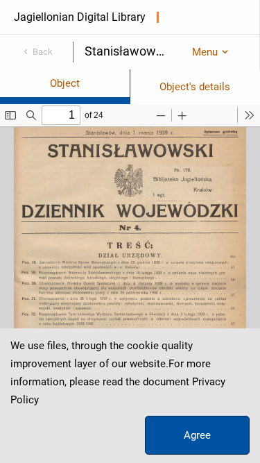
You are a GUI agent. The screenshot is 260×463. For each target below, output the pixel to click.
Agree (197, 435)
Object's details (194, 87)
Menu (205, 52)
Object (65, 83)
